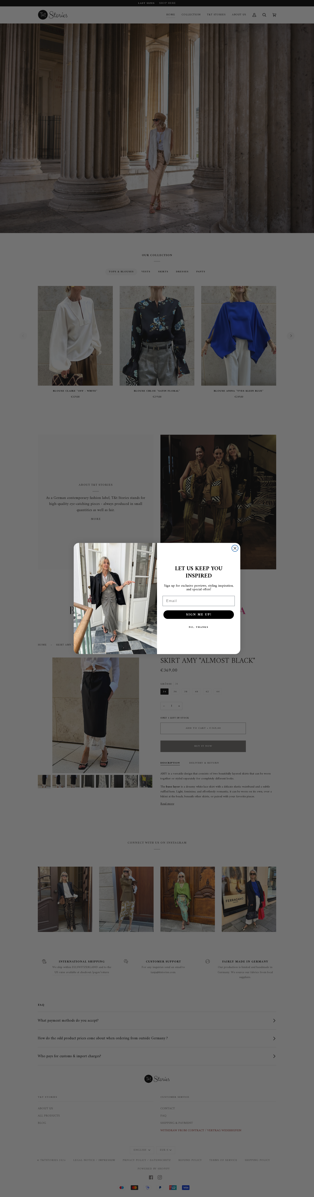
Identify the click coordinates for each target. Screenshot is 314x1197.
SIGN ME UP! (198, 615)
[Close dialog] (235, 548)
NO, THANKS (198, 627)
